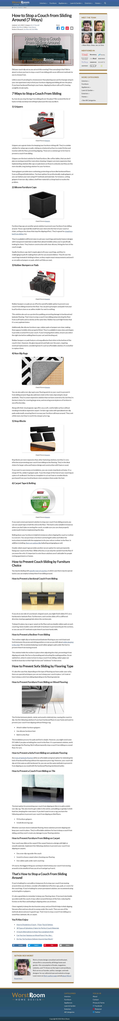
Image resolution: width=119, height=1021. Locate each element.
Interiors (43, 3)
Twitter (97, 1012)
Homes (97, 3)
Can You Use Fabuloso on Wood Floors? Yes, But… (35, 935)
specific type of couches (38, 571)
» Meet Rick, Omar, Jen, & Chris (93, 45)
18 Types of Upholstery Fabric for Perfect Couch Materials (38, 928)
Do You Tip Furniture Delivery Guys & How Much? (35, 939)
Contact (96, 1000)
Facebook (98, 1006)
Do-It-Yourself (35, 25)
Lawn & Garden (75, 3)
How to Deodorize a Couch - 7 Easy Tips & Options (35, 925)
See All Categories (89, 100)
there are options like (33, 543)
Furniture (53, 3)
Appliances (63, 3)
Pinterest (98, 1009)
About (95, 996)
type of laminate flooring (24, 758)
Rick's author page (50, 976)
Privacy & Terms (98, 1003)
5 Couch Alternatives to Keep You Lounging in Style (35, 932)
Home (15, 7)
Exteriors (88, 3)
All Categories (69, 1012)
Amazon (47, 140)
